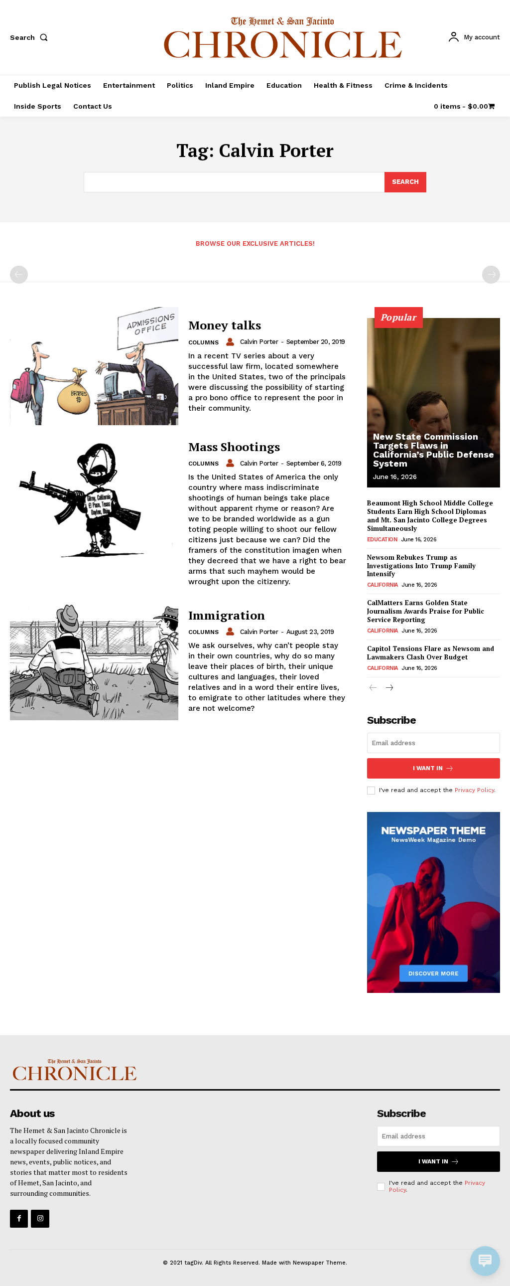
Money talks (224, 325)
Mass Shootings (234, 447)
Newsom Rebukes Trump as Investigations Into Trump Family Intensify (421, 566)
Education (382, 539)
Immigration (226, 615)
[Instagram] (40, 1219)
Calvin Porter (259, 341)
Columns (203, 342)
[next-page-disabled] (491, 275)
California (382, 585)
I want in (428, 768)
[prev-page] (19, 275)
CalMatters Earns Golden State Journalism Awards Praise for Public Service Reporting (425, 611)
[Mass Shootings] (94, 499)
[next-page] (389, 688)
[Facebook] (19, 1219)
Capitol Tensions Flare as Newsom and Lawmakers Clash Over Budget (430, 652)
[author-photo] (231, 342)
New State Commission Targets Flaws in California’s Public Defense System (433, 450)
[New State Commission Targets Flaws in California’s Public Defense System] (433, 402)
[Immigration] (94, 661)
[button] (31, 37)
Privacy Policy (474, 790)
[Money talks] (94, 366)
